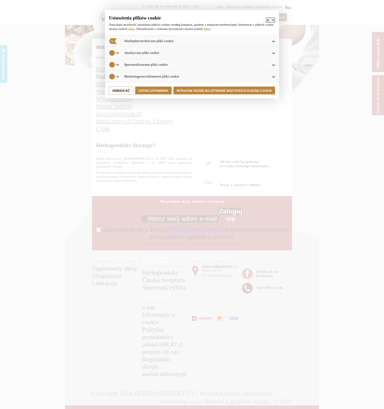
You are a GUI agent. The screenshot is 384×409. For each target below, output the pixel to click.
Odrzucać (121, 90)
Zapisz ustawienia (153, 90)
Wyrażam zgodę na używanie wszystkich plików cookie (224, 90)
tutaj (131, 28)
